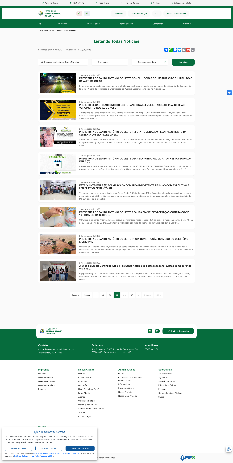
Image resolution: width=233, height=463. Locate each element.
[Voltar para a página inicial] (57, 331)
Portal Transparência (176, 13)
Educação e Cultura (167, 385)
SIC (156, 13)
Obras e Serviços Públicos (170, 393)
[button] (155, 3)
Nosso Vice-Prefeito (127, 396)
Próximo (147, 295)
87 (132, 295)
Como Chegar (84, 416)
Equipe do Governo (127, 388)
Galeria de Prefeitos (87, 401)
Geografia (82, 385)
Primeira (75, 295)
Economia (82, 381)
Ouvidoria (118, 13)
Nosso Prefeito (125, 392)
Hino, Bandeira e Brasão (89, 389)
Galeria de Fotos (45, 377)
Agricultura (163, 377)
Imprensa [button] (62, 23)
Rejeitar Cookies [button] (18, 448)
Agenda (81, 397)
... (95, 295)
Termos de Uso (74, 453)
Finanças (162, 389)
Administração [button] (126, 23)
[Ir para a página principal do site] (49, 13)
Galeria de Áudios (46, 385)
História (81, 373)
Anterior (87, 295)
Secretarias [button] (158, 23)
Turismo (82, 412)
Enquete (42, 389)
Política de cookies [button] (180, 331)
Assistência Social (166, 381)
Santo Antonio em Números (91, 408)
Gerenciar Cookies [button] (80, 448)
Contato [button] (187, 23)
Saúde (161, 397)
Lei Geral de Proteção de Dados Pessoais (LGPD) (33, 456)
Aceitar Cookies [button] (48, 448)
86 (124, 295)
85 (117, 295)
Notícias (42, 373)
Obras (121, 373)
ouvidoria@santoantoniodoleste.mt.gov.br (57, 349)
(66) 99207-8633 (55, 352)
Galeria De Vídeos (46, 381)
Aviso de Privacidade (57, 453)
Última (158, 295)
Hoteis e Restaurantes (88, 404)
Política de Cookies (40, 453)
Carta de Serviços (139, 13)
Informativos (124, 384)
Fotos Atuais (84, 393)
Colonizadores (85, 377)
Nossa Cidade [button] (93, 23)
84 (110, 295)
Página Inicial (45, 30)
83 (103, 295)
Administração (165, 373)
